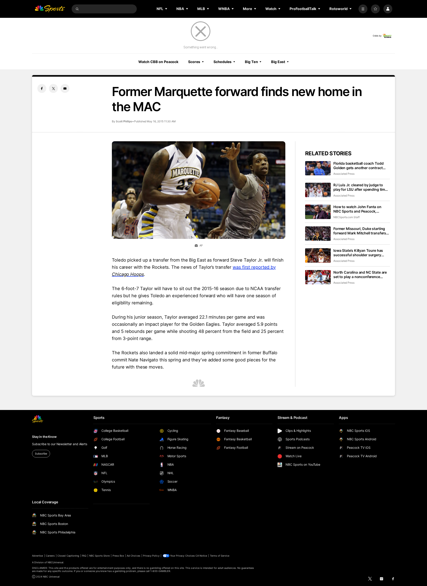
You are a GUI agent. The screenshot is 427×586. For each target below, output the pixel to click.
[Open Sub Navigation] (166, 9)
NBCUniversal (56, 562)
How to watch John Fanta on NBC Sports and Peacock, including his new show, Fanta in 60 (360, 209)
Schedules (223, 61)
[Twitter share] (53, 88)
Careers (50, 555)
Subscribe (41, 453)
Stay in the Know (44, 436)
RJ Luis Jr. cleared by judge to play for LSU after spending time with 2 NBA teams (360, 187)
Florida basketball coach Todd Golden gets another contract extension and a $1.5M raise (358, 165)
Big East (278, 61)
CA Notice (201, 555)
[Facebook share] (41, 88)
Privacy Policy (151, 555)
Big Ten (251, 61)
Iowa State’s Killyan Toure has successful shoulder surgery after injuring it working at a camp (361, 252)
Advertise (37, 555)
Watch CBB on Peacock (158, 61)
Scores (194, 61)
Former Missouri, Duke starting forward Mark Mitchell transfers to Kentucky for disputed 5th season (359, 230)
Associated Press (343, 173)
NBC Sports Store (99, 555)
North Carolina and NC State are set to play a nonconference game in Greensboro (360, 274)
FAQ (84, 555)
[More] (363, 8)
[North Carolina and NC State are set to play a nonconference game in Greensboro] (318, 277)
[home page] (50, 9)
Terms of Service (220, 555)
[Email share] (64, 88)
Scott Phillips (124, 121)
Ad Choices (133, 555)
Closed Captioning (68, 555)
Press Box (118, 555)
